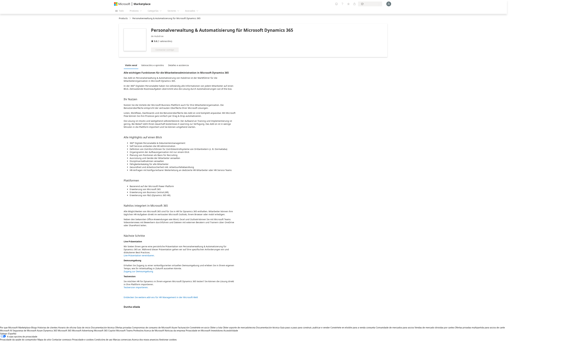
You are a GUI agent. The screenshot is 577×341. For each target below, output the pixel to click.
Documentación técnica (102, 327)
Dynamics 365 (50, 330)
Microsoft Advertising (82, 330)
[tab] (132, 65)
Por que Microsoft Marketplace (15, 327)
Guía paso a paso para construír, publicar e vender (305, 327)
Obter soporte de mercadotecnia (239, 327)
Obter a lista (216, 327)
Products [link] (123, 18)
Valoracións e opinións (152, 65)
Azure (40, 330)
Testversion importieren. (136, 287)
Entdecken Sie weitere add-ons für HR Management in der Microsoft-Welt (161, 297)
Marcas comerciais (122, 339)
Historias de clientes (47, 327)
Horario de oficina (67, 327)
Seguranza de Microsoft (24, 330)
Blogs (34, 327)
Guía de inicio (83, 327)
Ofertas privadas (123, 327)
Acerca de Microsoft (154, 330)
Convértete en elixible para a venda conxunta (352, 327)
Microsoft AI (6, 330)
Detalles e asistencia (178, 65)
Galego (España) (8, 333)
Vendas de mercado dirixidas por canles (434, 327)
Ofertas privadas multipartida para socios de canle (480, 327)
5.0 (155, 41)
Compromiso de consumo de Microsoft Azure (155, 327)
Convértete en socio (199, 327)
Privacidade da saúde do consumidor (18, 339)
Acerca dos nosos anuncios (145, 339)
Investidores (217, 330)
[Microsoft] (122, 4)
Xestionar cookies (168, 339)
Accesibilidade (230, 330)
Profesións (138, 330)
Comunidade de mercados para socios (395, 327)
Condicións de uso (103, 339)
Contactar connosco (62, 339)
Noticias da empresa (175, 330)
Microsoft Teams (124, 330)
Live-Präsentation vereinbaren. (139, 255)
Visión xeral (131, 65)
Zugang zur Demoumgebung (138, 271)
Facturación (183, 327)
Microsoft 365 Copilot (105, 330)
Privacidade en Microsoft (198, 330)
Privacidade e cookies (83, 339)
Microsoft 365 (64, 330)
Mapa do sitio (44, 339)
